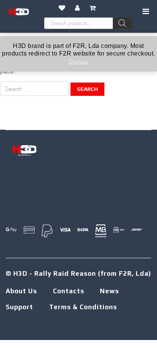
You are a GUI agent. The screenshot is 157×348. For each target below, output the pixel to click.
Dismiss (78, 61)
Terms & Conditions (83, 307)
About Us (21, 291)
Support (19, 307)
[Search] (122, 23)
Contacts (68, 291)
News (109, 291)
